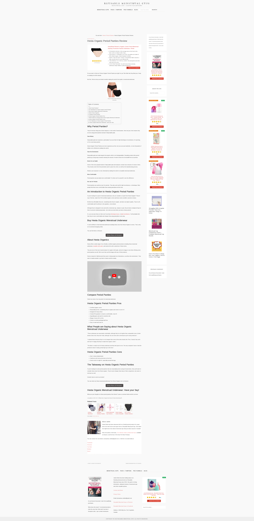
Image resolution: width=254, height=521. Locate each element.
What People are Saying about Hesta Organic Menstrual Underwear (104, 117)
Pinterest (89, 444)
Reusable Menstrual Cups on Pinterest (123, 502)
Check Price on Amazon (134, 67)
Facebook (89, 442)
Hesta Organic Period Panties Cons (97, 119)
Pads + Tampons (125, 470)
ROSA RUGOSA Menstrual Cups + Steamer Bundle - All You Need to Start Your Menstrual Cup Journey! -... (156, 118)
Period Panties (91, 38)
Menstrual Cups (112, 470)
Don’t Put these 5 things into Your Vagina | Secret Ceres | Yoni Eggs (157, 255)
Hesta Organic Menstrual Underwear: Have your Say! (102, 122)
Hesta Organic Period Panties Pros (97, 116)
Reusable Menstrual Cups (127, 3)
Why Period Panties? (94, 108)
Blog (145, 470)
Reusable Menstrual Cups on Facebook (123, 506)
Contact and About (118, 490)
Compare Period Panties (94, 114)
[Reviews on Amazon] (97, 61)
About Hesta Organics (94, 112)
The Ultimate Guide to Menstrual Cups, (127, 432)
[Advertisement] (127, 23)
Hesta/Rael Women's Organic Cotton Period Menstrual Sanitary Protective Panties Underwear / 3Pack (123, 47)
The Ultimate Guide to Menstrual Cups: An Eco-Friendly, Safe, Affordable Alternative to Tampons (156, 71)
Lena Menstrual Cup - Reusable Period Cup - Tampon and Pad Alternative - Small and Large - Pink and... (154, 494)
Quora (88, 451)
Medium (89, 449)
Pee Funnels (137, 470)
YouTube (89, 446)
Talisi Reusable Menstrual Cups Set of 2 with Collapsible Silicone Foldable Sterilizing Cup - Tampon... (157, 178)
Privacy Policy (117, 494)
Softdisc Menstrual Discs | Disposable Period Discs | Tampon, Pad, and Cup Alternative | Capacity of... (157, 148)
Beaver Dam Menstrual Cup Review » (134, 463)
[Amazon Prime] (157, 123)
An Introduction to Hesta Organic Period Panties (100, 109)
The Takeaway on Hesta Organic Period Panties (100, 120)
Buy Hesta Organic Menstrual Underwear (98, 111)
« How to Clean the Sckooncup (94, 463)
